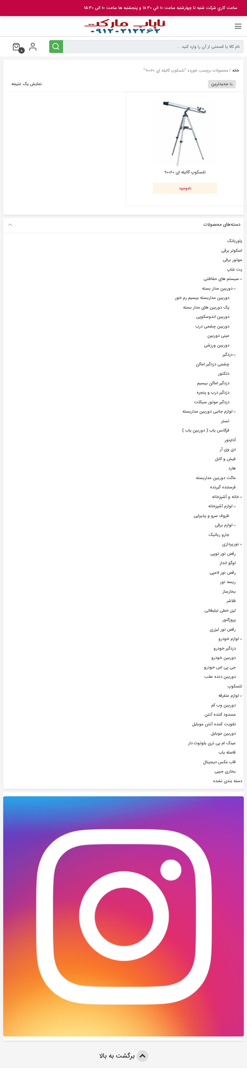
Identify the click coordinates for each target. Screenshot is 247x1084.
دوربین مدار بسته (217, 288)
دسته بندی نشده (227, 781)
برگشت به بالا (118, 1056)
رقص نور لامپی (223, 572)
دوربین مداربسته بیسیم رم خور (202, 297)
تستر (225, 421)
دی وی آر (228, 449)
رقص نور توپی (223, 553)
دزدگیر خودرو (225, 648)
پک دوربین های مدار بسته (206, 307)
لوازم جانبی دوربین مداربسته (207, 411)
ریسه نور (228, 582)
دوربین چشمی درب (212, 326)
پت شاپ (234, 269)
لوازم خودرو (228, 638)
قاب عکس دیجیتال (219, 762)
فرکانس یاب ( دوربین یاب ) (205, 430)
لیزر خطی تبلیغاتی (220, 610)
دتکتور (223, 373)
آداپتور (230, 440)
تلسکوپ (235, 686)
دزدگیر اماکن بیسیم (213, 383)
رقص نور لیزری (223, 629)
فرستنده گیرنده (223, 487)
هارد (232, 468)
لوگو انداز (228, 563)
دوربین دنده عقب (220, 676)
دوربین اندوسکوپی (212, 316)
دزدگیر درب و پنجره (213, 392)
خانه (235, 70)
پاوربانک (234, 241)
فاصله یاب (227, 752)
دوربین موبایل (223, 733)
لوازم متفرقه (228, 695)
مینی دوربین (218, 335)
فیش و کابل (225, 459)
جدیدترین (219, 84)
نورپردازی (230, 544)
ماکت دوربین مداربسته (216, 478)
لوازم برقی (224, 525)
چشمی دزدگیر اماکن (212, 364)
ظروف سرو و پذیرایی (211, 515)
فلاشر (231, 601)
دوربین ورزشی (216, 345)
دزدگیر (228, 354)
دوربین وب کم (223, 705)
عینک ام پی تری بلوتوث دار (212, 743)
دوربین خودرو (223, 657)
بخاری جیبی (225, 771)
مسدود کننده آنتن (220, 714)
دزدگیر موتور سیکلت (211, 402)
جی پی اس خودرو (220, 667)
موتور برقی (232, 260)
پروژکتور (229, 619)
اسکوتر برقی (231, 250)
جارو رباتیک (218, 534)
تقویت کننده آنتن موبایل (214, 724)
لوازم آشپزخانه (220, 506)
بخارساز (229, 591)
